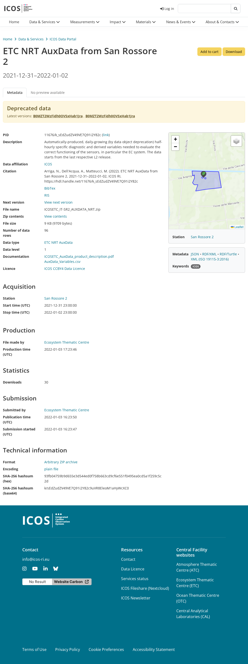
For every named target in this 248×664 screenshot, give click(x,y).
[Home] (18, 8)
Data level (11, 249)
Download (234, 51)
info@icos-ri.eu (35, 559)
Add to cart (209, 51)
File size (9, 223)
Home (7, 39)
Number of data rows (16, 233)
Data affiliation (15, 164)
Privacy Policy (67, 649)
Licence (9, 268)
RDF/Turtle (229, 254)
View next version (58, 202)
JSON (195, 254)
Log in (169, 8)
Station (9, 298)
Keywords (180, 266)
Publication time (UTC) (17, 419)
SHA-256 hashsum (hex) (18, 478)
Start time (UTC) (16, 305)
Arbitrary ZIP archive (61, 462)
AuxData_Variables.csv (62, 261)
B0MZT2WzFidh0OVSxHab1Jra (58, 116)
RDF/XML (209, 254)
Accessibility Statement (154, 649)
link (106, 135)
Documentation (16, 256)
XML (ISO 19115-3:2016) (210, 259)
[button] (44, 22)
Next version (13, 202)
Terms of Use (34, 649)
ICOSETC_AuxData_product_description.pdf (79, 256)
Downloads (12, 382)
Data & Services (31, 39)
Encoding (10, 469)
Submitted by (14, 410)
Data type (11, 242)
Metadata (180, 254)
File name (11, 209)
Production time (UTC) (16, 352)
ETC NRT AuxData (58, 242)
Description (12, 142)
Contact (128, 559)
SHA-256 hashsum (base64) (18, 490)
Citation (9, 171)
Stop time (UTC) (16, 312)
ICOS (48, 164)
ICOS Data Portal (63, 39)
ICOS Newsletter (135, 598)
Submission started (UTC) (19, 431)
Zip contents (13, 216)
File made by (13, 342)
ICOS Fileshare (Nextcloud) (145, 588)
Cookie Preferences (106, 649)
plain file (51, 469)
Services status (134, 578)
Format (9, 462)
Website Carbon (68, 581)
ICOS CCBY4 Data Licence (64, 268)
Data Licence (132, 569)
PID (6, 135)
